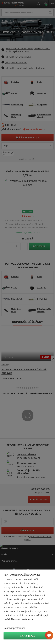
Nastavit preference (14, 628)
